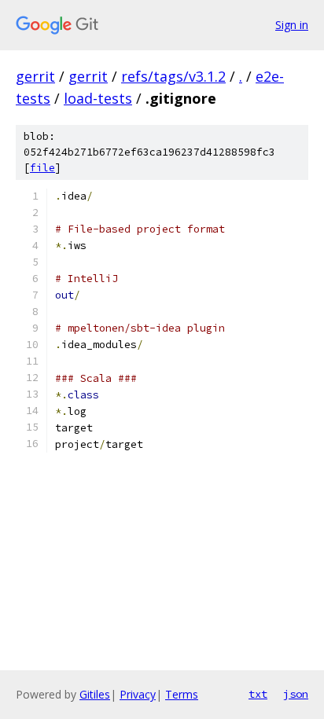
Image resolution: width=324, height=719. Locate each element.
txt (258, 694)
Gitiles (94, 694)
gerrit (35, 76)
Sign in (291, 24)
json (295, 694)
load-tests (98, 98)
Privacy (138, 694)
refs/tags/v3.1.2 (173, 76)
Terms (181, 694)
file (42, 167)
